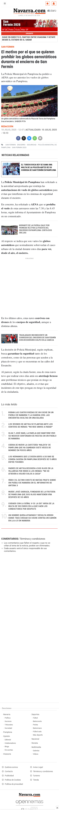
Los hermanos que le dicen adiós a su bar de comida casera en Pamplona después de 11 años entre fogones (32, 459)
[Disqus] (29, 592)
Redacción (7, 126)
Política (7, 718)
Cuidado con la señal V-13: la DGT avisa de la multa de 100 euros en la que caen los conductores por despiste (31, 506)
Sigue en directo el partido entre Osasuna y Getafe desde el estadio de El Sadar (28, 38)
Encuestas (9, 750)
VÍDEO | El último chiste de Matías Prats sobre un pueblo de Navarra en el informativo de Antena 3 (32, 483)
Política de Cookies (13, 780)
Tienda (36, 780)
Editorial (8, 740)
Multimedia (36, 747)
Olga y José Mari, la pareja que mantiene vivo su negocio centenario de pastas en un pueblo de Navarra (32, 436)
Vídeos (35, 754)
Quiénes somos (11, 767)
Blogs (7, 746)
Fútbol (35, 718)
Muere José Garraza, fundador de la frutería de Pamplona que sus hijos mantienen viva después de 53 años (31, 494)
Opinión (6, 736)
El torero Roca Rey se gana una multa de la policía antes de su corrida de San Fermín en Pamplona (38, 167)
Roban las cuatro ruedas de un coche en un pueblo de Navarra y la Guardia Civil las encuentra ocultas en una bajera (31, 415)
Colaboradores (10, 743)
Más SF (24, 29)
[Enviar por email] (40, 138)
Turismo (36, 776)
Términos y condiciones (32, 538)
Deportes (35, 714)
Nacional (35, 739)
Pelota (35, 725)
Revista (35, 743)
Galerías (36, 751)
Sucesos (8, 721)
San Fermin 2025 (19, 147)
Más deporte (38, 735)
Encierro (21, 145)
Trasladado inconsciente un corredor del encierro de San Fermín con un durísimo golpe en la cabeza (37, 337)
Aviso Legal (38, 767)
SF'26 (4, 29)
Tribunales (9, 725)
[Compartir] (18, 138)
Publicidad (9, 776)
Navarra (6, 714)
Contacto (9, 771)
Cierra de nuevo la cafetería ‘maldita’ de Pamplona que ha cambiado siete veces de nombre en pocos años (29, 447)
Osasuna (7, 754)
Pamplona (7, 732)
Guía (17, 29)
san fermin (10, 145)
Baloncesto (37, 721)
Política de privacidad (14, 784)
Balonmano (37, 728)
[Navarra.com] (29, 10)
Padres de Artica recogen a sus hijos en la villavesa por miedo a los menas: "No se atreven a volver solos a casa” (30, 471)
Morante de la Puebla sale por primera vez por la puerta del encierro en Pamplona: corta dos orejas (35, 229)
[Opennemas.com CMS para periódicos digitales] (29, 804)
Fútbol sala (37, 731)
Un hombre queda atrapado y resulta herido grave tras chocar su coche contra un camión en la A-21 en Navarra (32, 518)
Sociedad (8, 728)
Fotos (11, 29)
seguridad (31, 145)
